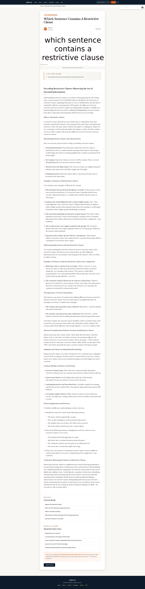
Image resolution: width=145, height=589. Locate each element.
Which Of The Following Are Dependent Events (57, 508)
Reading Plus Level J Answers (52, 533)
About (40, 2)
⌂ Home (113, 2)
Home (35, 2)
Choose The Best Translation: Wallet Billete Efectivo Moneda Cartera (63, 540)
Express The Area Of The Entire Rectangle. (56, 544)
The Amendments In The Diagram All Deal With (57, 536)
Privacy (57, 2)
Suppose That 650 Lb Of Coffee (53, 504)
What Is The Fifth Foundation (52, 511)
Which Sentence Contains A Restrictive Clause (72, 554)
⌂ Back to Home (49, 565)
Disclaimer (51, 2)
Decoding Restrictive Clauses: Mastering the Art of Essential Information (66, 77)
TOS (62, 2)
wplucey (29, 2)
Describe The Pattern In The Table (54, 518)
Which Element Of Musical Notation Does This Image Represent (62, 515)
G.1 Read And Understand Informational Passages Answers (60, 547)
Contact (45, 2)
